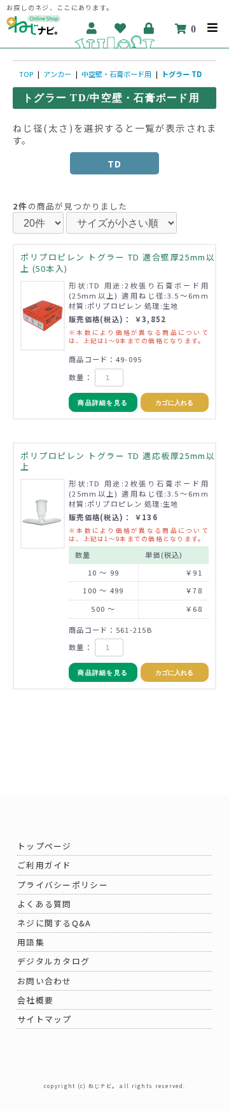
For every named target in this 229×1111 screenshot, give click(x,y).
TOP (26, 74)
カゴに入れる (174, 402)
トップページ (44, 846)
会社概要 (35, 1000)
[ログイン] (149, 28)
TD (115, 163)
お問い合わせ (44, 981)
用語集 (31, 942)
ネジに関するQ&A (54, 923)
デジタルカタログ (53, 961)
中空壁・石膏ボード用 (116, 74)
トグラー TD (182, 74)
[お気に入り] (121, 28)
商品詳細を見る (103, 402)
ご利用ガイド (44, 865)
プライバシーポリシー (62, 885)
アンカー (57, 74)
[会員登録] (92, 28)
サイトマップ (44, 1019)
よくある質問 (44, 904)
